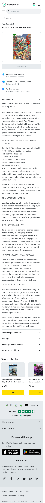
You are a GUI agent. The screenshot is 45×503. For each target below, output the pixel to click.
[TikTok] (18, 478)
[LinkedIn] (37, 478)
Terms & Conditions (10, 350)
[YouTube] (25, 478)
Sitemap (21, 495)
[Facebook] (12, 478)
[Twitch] (31, 478)
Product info (7, 99)
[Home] (4, 18)
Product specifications (11, 332)
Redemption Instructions (12, 344)
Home (8, 18)
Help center (8, 421)
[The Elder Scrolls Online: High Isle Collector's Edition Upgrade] (13, 370)
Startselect (8, 428)
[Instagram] (5, 478)
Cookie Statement (9, 495)
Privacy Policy (24, 491)
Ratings (5, 338)
